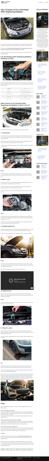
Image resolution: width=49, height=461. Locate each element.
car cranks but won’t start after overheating (25, 375)
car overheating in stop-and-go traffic (10, 375)
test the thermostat (17, 173)
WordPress (9, 457)
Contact (35, 457)
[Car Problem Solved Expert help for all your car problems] (5, 2)
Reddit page (19, 190)
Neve (2, 457)
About (39, 457)
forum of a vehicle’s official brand (22, 145)
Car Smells (46, 2)
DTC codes (17, 217)
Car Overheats (40, 2)
